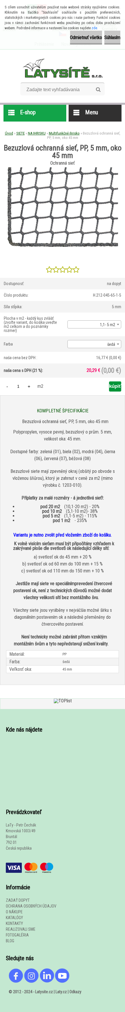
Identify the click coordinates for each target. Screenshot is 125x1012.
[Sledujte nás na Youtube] (62, 971)
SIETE (20, 133)
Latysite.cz (44, 991)
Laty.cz (61, 991)
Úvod (9, 133)
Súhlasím (112, 37)
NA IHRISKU (37, 133)
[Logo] (63, 68)
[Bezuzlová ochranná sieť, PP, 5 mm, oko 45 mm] (62, 169)
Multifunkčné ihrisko (64, 133)
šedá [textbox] (111, 344)
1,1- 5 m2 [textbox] (107, 324)
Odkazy (75, 991)
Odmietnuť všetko (86, 37)
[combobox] (94, 324)
